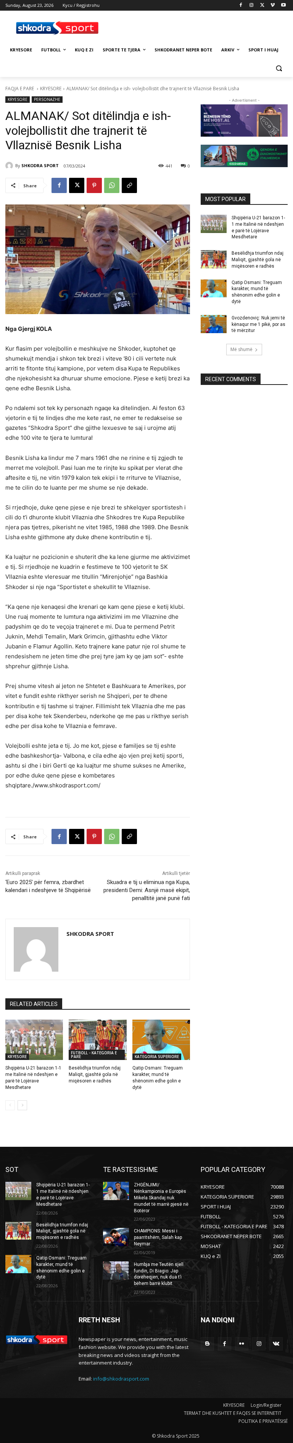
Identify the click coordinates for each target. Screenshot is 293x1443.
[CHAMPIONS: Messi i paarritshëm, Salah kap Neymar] (116, 1237)
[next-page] (22, 1105)
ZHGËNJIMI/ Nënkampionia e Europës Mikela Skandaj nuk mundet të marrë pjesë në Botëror (161, 1197)
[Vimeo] (272, 5)
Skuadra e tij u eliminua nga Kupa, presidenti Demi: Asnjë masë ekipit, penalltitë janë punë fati (146, 890)
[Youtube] (283, 5)
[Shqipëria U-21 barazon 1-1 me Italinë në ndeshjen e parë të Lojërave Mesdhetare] (34, 1040)
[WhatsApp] (111, 185)
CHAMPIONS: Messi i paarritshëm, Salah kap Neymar (158, 1237)
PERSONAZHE (47, 99)
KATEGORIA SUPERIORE (157, 1056)
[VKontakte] (276, 1343)
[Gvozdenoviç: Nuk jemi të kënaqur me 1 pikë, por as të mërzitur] (214, 324)
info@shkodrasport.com (121, 1378)
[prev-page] (10, 1105)
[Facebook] (241, 5)
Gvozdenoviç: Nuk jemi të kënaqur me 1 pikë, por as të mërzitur (258, 324)
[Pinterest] (94, 185)
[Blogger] (207, 1343)
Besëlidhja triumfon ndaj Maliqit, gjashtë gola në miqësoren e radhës (95, 1074)
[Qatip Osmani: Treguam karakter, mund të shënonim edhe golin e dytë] (161, 1040)
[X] (262, 5)
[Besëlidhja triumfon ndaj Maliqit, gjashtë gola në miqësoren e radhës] (97, 1040)
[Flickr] (241, 1343)
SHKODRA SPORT (40, 165)
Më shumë (241, 349)
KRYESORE (50, 88)
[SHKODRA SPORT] (10, 165)
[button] (279, 68)
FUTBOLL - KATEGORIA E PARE (94, 1054)
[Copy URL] (129, 185)
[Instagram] (251, 5)
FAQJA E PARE (20, 88)
